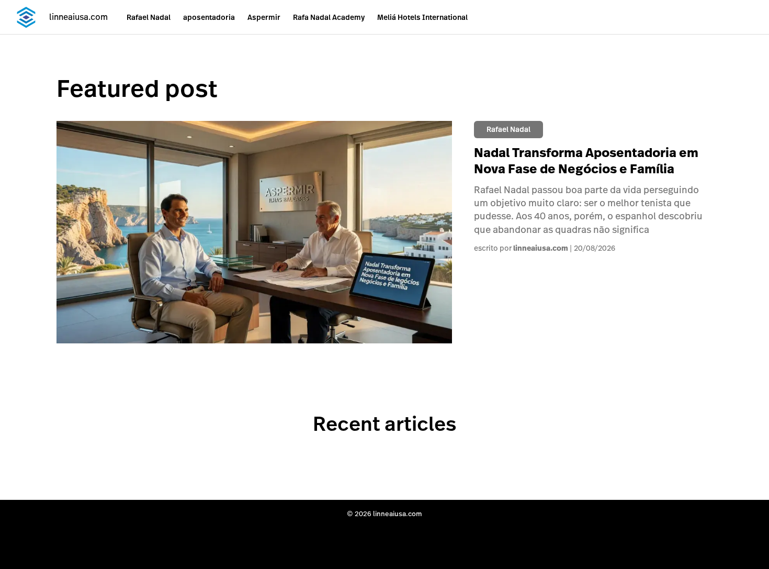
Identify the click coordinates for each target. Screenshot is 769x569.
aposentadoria (209, 17)
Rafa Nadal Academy (329, 17)
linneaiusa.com (540, 248)
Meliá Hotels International (422, 17)
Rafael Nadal (149, 17)
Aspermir (263, 17)
